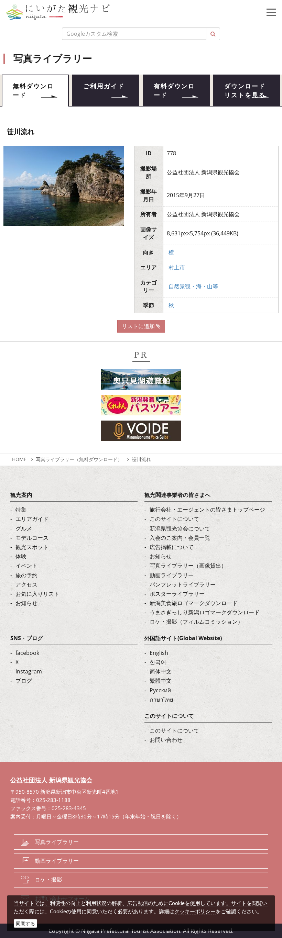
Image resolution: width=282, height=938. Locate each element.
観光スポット (31, 547)
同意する (25, 923)
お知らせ (26, 603)
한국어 (158, 662)
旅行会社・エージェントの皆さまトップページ (207, 509)
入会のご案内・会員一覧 (180, 537)
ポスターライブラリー (177, 594)
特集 (20, 509)
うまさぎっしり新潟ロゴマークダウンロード (205, 612)
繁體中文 (161, 680)
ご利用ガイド (103, 86)
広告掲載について (172, 547)
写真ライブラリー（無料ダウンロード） (79, 459)
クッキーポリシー (195, 911)
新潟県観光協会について (180, 528)
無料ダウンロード (33, 91)
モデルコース (31, 537)
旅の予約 (26, 575)
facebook (27, 653)
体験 (20, 556)
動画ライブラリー (172, 575)
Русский (160, 690)
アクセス (26, 584)
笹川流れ (141, 459)
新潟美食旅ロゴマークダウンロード (194, 603)
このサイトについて (174, 519)
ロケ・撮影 (48, 879)
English (159, 653)
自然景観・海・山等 (193, 286)
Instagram (28, 671)
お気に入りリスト (37, 594)
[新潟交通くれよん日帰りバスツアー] (141, 407)
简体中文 (161, 671)
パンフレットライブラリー (183, 584)
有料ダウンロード (174, 91)
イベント (26, 565)
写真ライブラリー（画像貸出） (188, 565)
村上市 (177, 267)
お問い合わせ (166, 740)
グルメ (23, 528)
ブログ (23, 680)
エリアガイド (31, 519)
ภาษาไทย (161, 699)
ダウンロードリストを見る (244, 91)
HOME (19, 459)
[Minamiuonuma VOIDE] (141, 433)
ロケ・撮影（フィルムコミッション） (196, 621)
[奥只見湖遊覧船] (141, 381)
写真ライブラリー (57, 842)
